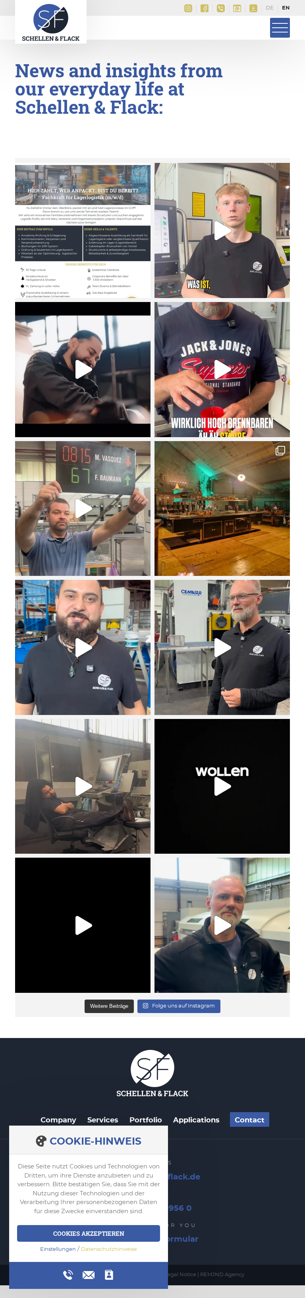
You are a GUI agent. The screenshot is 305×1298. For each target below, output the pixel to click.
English (286, 8)
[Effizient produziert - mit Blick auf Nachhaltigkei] (222, 925)
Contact (249, 1120)
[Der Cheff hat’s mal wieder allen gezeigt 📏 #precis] (222, 786)
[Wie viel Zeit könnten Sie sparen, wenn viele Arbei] (83, 369)
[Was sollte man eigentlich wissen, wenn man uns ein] (222, 230)
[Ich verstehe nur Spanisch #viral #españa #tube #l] (83, 925)
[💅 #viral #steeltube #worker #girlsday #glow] (83, 647)
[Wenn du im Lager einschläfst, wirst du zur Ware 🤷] (83, 786)
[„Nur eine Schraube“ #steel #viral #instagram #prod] (222, 647)
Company (58, 1120)
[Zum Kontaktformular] (109, 1275)
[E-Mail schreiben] (89, 1274)
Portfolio (145, 1120)
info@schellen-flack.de (237, 8)
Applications (196, 1120)
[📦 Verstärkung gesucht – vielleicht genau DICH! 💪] (83, 230)
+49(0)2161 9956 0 (221, 8)
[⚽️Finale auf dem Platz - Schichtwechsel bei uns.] (83, 508)
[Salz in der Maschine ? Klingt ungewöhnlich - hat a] (222, 369)
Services (102, 1120)
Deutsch (270, 8)
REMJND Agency (222, 1274)
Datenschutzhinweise (109, 1249)
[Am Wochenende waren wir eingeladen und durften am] (222, 508)
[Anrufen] (68, 1275)
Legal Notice (180, 1274)
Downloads (253, 8)
